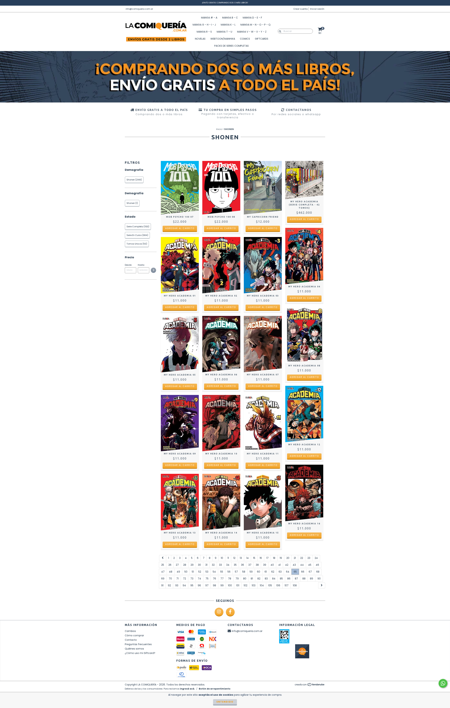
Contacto (131, 640)
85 (281, 578)
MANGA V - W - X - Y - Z (251, 31)
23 (308, 558)
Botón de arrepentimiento (214, 688)
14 (247, 558)
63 (280, 571)
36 (242, 565)
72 (184, 578)
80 (244, 578)
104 (262, 585)
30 (199, 565)
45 (309, 565)
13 (241, 558)
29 (192, 565)
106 (278, 585)
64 (287, 571)
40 (272, 565)
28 (184, 565)
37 (249, 565)
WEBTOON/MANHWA (222, 38)
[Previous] (162, 558)
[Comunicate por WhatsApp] (443, 683)
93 (176, 585)
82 (258, 578)
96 (199, 585)
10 (222, 558)
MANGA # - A (209, 17)
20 (287, 558)
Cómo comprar (134, 635)
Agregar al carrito (179, 228)
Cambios (130, 631)
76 (214, 578)
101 (237, 585)
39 (264, 565)
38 (257, 565)
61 (266, 571)
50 (185, 571)
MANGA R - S (204, 31)
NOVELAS (200, 38)
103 (253, 585)
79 (237, 578)
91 (162, 585)
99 (222, 585)
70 (170, 578)
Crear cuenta (300, 8)
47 (163, 571)
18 (274, 558)
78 (229, 578)
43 (294, 565)
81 (252, 578)
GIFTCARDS (261, 38)
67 (310, 571)
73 (191, 578)
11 (228, 558)
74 (199, 578)
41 (279, 565)
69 (162, 578)
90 (319, 578)
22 (301, 558)
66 (302, 571)
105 (270, 585)
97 (206, 585)
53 (206, 571)
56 (228, 571)
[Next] (321, 585)
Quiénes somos (134, 648)
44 (302, 565)
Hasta (141, 264)
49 (178, 571)
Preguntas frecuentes (138, 644)
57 (236, 571)
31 (206, 565)
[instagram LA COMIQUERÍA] (219, 612)
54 (214, 571)
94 (184, 585)
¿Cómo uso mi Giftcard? (140, 653)
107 (286, 585)
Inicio (219, 129)
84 (273, 578)
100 (230, 585)
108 (295, 585)
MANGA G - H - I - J (204, 24)
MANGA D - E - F (252, 17)
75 (206, 578)
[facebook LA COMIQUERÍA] (230, 612)
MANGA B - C (230, 17)
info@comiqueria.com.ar (139, 8)
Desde (128, 264)
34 (227, 565)
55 (221, 571)
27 (177, 565)
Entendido (225, 701)
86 (288, 578)
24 (316, 558)
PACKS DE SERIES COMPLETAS (231, 46)
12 (234, 558)
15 (254, 558)
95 (191, 585)
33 (220, 565)
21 (295, 558)
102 (245, 585)
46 (317, 565)
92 (169, 585)
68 (317, 571)
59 (251, 571)
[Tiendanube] (309, 685)
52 (199, 571)
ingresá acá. (187, 688)
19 (281, 558)
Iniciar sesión (317, 8)
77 (222, 578)
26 (169, 565)
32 (213, 565)
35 (235, 565)
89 (311, 578)
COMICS (245, 38)
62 (272, 571)
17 (267, 558)
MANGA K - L (228, 24)
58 (243, 571)
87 (296, 578)
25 (162, 565)
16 (261, 558)
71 (177, 578)
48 (170, 571)
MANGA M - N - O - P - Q (255, 24)
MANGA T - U (224, 31)
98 (214, 585)
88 (304, 578)
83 (266, 578)
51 (193, 571)
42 (286, 565)
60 (258, 571)
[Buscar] (279, 31)
